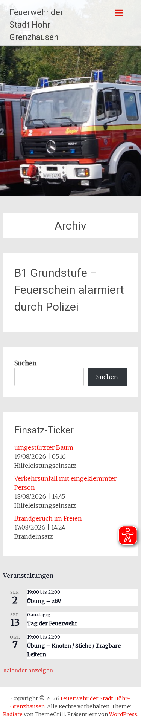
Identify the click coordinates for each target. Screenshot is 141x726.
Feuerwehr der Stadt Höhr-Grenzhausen (36, 25)
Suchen (25, 363)
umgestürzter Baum (43, 447)
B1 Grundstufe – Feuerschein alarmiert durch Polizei (69, 289)
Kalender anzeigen (28, 670)
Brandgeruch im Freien (48, 518)
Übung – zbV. (44, 601)
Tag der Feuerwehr (52, 623)
